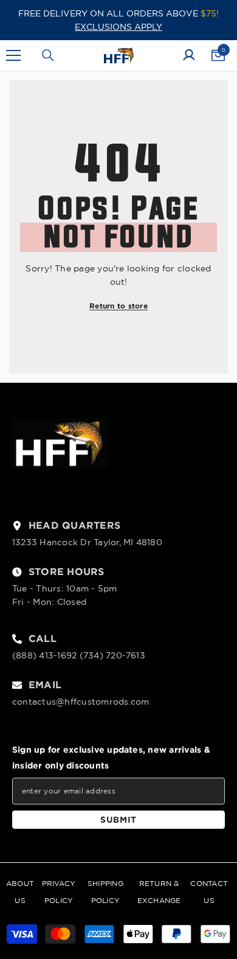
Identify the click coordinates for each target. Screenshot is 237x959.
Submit (118, 819)
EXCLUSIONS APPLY (118, 27)
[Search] (48, 55)
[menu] (13, 55)
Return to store (118, 306)
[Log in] (189, 55)
